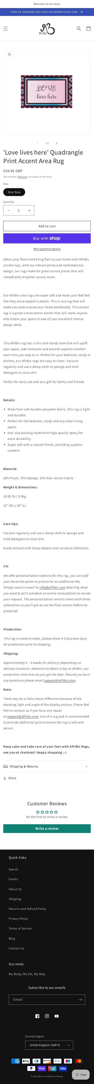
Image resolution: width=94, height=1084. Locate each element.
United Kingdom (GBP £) (45, 1045)
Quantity (8, 202)
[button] (5, 28)
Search (13, 869)
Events (13, 879)
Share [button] (12, 778)
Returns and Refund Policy (27, 909)
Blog (12, 938)
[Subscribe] (80, 1000)
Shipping (22, 176)
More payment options (47, 248)
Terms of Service (20, 928)
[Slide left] (37, 143)
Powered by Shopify (54, 1076)
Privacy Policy (18, 919)
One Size (14, 192)
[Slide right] (56, 143)
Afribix (41, 1076)
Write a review (46, 828)
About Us (15, 889)
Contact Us (16, 948)
